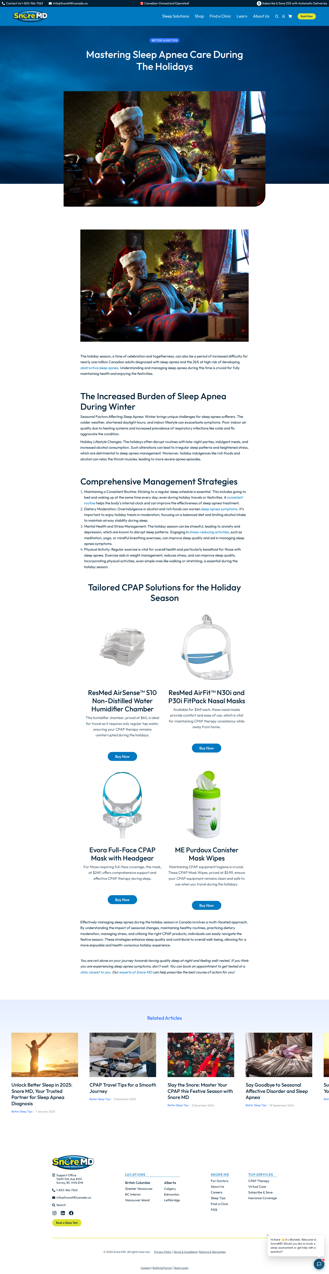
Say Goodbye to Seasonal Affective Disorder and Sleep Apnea (277, 1091)
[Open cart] (290, 16)
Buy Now (122, 756)
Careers (146, 1268)
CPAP (133, 587)
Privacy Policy (163, 1252)
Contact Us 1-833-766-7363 (24, 3)
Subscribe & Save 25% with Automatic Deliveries (294, 3)
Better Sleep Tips (21, 1111)
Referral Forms (162, 1268)
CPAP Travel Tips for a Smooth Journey (122, 1088)
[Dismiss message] (267, 1235)
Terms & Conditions (185, 1252)
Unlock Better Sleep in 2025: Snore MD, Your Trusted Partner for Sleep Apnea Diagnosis (41, 1094)
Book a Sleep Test (67, 1222)
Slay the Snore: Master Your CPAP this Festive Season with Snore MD (200, 1091)
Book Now (307, 16)
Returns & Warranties (212, 1252)
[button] (6, 1073)
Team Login (181, 1268)
